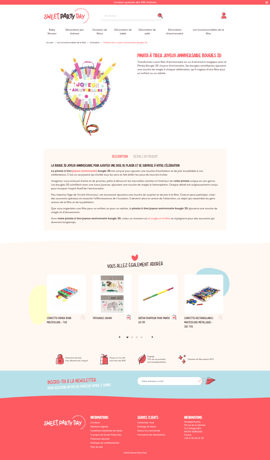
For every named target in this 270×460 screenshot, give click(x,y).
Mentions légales (99, 426)
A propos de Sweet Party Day (105, 434)
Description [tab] (120, 156)
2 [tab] (132, 337)
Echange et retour (146, 426)
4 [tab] (142, 337)
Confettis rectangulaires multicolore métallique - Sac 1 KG (198, 322)
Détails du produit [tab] (145, 156)
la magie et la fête (159, 218)
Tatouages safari (102, 318)
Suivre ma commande (148, 430)
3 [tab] (137, 337)
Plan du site (96, 446)
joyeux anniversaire (84, 171)
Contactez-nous (145, 422)
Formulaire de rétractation (151, 434)
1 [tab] (128, 337)
